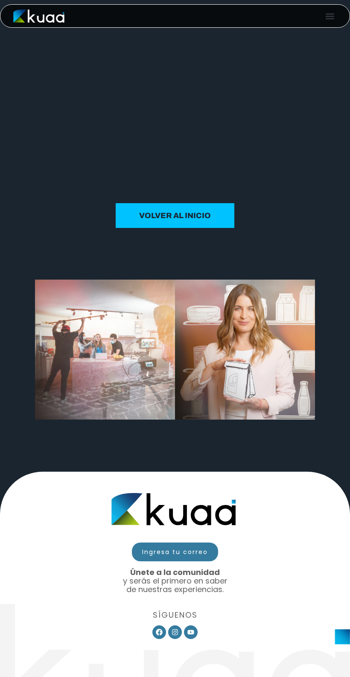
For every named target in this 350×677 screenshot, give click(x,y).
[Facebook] (159, 632)
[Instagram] (175, 632)
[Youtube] (191, 632)
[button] (330, 16)
